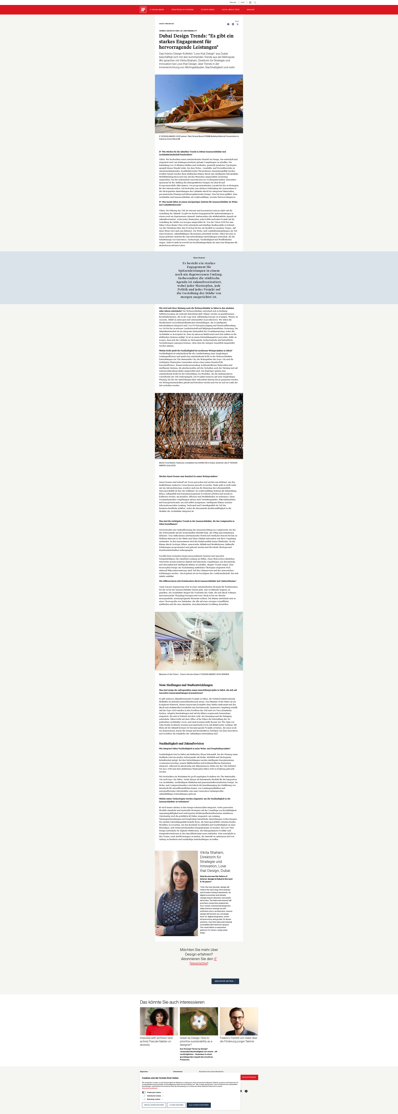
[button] (250, 2)
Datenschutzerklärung (149, 1088)
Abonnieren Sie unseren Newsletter (211, 1071)
